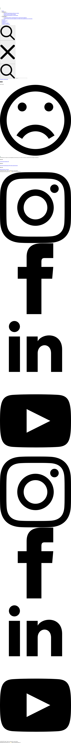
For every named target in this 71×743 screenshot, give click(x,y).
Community (2, 161)
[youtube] (35, 456)
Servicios (3, 19)
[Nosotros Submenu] (6, 12)
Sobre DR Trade (3, 165)
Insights (6, 161)
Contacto (7, 169)
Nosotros (4, 12)
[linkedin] (35, 384)
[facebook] (35, 313)
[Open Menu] (0, 9)
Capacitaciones (4, 20)
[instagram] (35, 242)
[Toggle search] (7, 32)
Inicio (3, 10)
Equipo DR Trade (9, 165)
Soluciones (4, 16)
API (8, 161)
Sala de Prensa (3, 169)
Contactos (4, 21)
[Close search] (7, 52)
